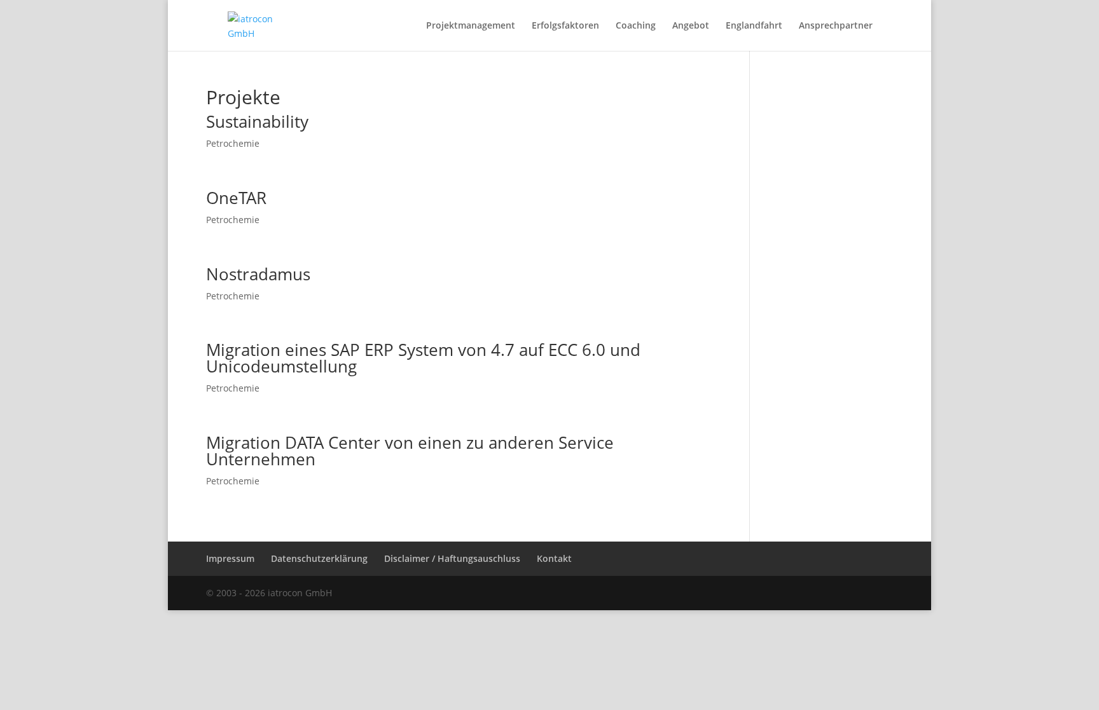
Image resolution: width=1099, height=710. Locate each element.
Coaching (636, 26)
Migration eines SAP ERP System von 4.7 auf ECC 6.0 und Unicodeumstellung (423, 358)
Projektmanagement (470, 26)
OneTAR (236, 197)
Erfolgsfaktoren (565, 26)
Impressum (230, 558)
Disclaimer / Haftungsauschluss (452, 558)
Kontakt (554, 558)
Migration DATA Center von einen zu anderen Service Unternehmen (410, 450)
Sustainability (257, 121)
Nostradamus (258, 274)
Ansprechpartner (836, 26)
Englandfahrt (754, 26)
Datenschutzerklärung (319, 558)
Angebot (690, 26)
